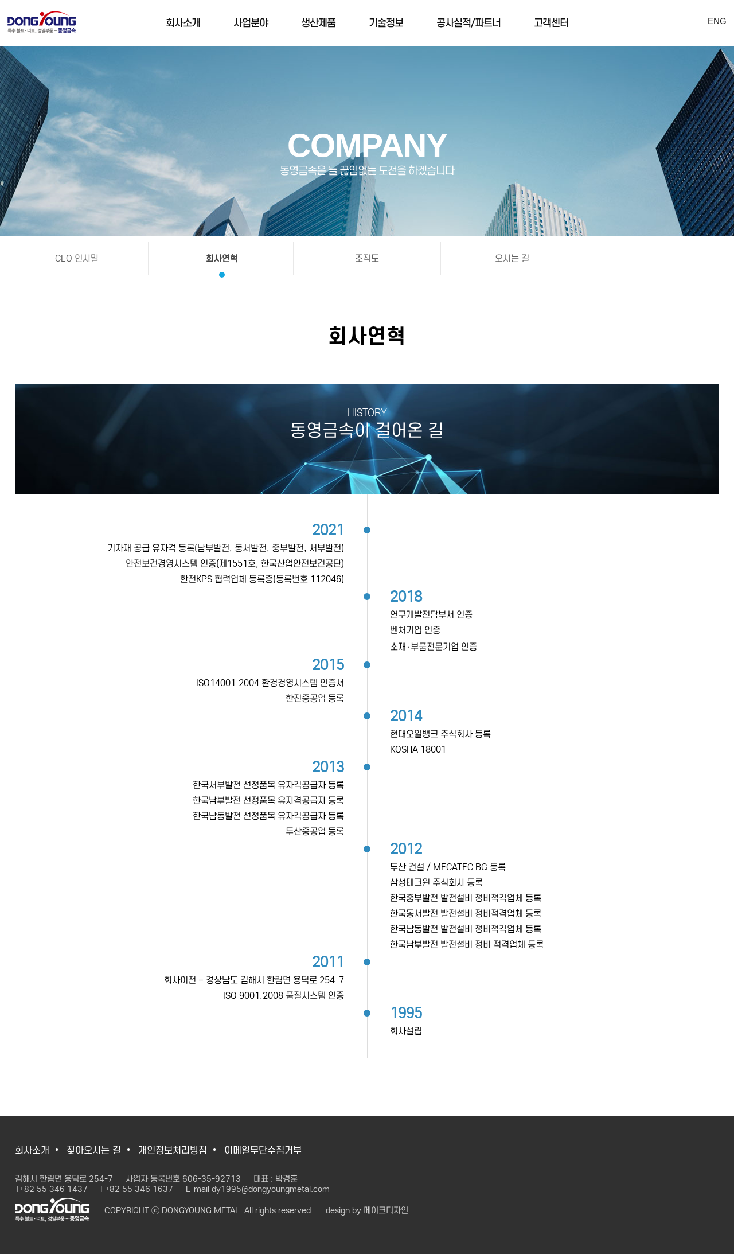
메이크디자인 (386, 1210)
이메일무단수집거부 (263, 1150)
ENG (717, 21)
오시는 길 (512, 258)
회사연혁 (222, 258)
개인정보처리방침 (172, 1150)
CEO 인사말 (77, 258)
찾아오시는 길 (94, 1150)
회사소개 (32, 1150)
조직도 (367, 258)
